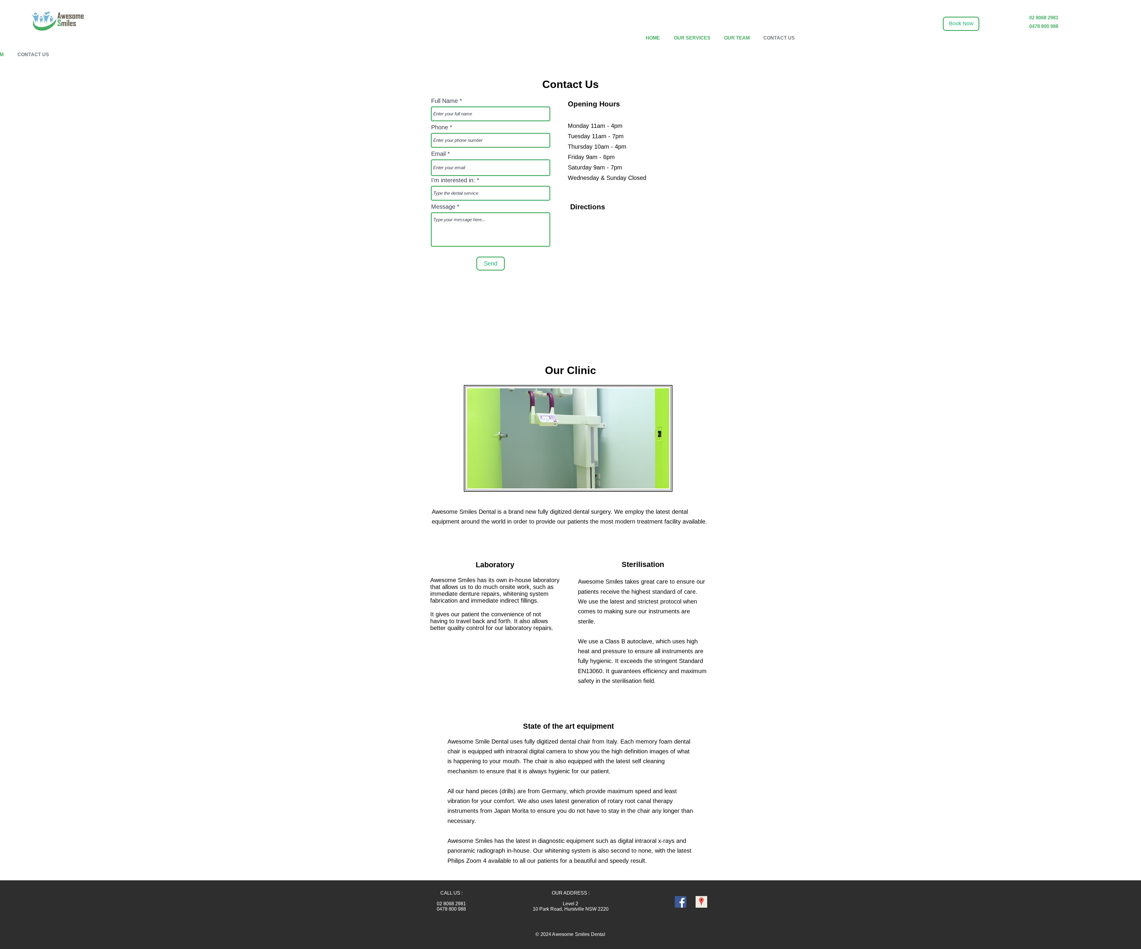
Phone (439, 127)
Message (443, 207)
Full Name (444, 101)
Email (438, 154)
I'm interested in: (453, 180)
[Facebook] (680, 902)
